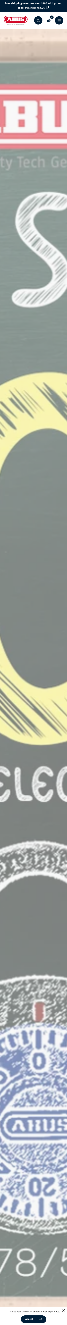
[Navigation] (59, 20)
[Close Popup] (63, 1310)
